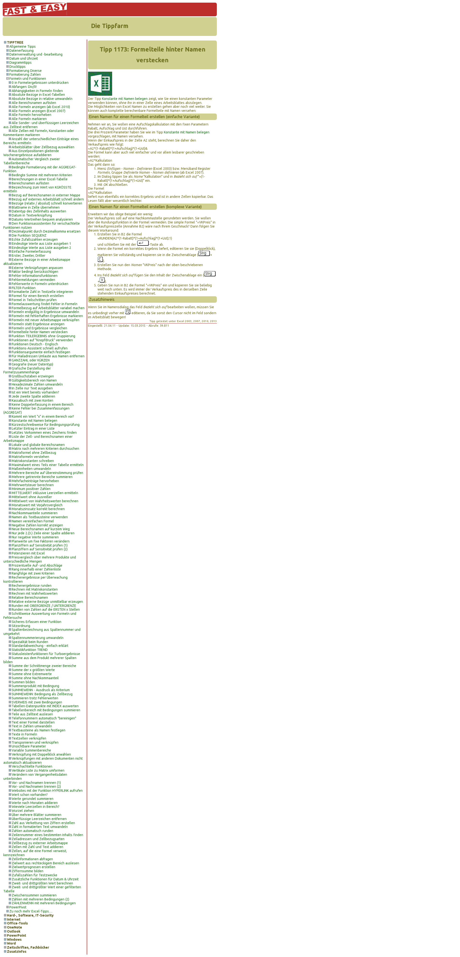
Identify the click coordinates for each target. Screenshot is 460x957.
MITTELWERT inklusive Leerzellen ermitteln (45, 493)
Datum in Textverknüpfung (32, 215)
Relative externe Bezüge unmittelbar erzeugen (47, 602)
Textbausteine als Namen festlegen (38, 730)
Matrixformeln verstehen (30, 457)
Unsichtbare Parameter (29, 746)
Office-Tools (17, 923)
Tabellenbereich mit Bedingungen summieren (46, 710)
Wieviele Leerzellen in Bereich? (35, 807)
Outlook (13, 931)
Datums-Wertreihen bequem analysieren (42, 219)
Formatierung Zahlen (25, 74)
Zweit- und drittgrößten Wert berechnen (42, 883)
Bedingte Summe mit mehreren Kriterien (42, 175)
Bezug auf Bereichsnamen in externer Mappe (46, 195)
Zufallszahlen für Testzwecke (34, 875)
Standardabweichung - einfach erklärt (40, 646)
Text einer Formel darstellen (33, 722)
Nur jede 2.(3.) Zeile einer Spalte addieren (43, 533)
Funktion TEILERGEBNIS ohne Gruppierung (43, 336)
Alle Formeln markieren (29, 119)
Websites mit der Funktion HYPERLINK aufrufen (47, 790)
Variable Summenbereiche (31, 750)
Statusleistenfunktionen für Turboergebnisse (46, 654)
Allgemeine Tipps (22, 46)
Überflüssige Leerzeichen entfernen (39, 819)
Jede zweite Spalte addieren (33, 396)
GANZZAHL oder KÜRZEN (31, 360)
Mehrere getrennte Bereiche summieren (42, 477)
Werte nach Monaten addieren (35, 803)
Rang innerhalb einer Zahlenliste (36, 569)
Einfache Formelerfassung (31, 251)
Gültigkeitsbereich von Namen (34, 380)
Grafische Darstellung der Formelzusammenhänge (27, 370)
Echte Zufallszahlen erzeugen (35, 239)
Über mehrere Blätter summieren (36, 815)
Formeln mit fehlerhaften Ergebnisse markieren (47, 316)
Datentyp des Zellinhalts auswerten (39, 211)
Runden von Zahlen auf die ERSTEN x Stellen (46, 609)
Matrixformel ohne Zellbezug (34, 453)
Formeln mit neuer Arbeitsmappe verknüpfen (45, 320)
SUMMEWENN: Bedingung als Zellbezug (42, 694)
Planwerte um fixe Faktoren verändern (40, 541)
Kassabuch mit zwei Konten (32, 400)
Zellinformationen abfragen (32, 859)
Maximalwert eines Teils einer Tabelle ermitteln (48, 465)
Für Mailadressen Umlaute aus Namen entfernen (48, 356)
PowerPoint (16, 935)
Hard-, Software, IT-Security (30, 915)
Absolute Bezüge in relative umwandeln (42, 99)
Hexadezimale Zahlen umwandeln (37, 384)
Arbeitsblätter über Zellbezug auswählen (43, 147)
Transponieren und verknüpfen (35, 742)
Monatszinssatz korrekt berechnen (38, 509)
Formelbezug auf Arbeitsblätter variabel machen (48, 308)
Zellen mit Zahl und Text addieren (37, 847)
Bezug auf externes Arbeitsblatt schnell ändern (48, 199)
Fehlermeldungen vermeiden (33, 280)
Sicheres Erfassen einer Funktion (36, 622)
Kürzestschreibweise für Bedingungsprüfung (46, 425)
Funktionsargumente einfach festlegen (41, 352)
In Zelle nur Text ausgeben (32, 388)
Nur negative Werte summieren (35, 537)
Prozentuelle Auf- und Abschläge (37, 565)
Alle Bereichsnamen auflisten (34, 103)
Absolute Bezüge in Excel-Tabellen (38, 95)
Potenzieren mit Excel (28, 553)
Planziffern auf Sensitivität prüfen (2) (40, 549)
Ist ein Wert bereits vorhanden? (35, 392)
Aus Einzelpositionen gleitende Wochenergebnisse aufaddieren (31, 153)
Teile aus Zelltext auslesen (32, 714)
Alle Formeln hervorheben (31, 115)
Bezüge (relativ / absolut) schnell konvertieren (47, 203)
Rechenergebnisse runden (32, 585)
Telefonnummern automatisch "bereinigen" (44, 718)
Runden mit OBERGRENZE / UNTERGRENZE (44, 606)
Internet (13, 919)
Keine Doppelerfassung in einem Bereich (42, 404)
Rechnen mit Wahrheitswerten (35, 593)
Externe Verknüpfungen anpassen (37, 268)
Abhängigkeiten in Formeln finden (37, 91)
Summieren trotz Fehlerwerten (35, 698)
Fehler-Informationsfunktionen (35, 276)
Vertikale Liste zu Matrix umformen (38, 770)
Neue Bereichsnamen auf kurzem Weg (41, 529)
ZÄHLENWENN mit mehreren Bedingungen (44, 903)
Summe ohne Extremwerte (32, 674)
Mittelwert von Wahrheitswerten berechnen (45, 501)
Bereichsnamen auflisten (30, 183)
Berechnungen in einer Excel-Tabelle (40, 179)
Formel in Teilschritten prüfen (34, 300)
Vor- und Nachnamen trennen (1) (36, 783)
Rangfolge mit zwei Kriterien (33, 573)
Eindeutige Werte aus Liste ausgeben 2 (41, 248)
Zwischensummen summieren (34, 895)
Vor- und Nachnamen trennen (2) (36, 786)
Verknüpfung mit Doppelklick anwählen (41, 754)
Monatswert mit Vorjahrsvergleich (37, 505)
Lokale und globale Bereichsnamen (38, 445)
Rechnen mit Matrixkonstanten (35, 589)
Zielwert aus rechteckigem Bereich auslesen (45, 863)
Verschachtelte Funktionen (32, 766)
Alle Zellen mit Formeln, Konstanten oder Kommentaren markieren (38, 133)
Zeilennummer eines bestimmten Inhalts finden (47, 835)
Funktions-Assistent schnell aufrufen (40, 348)
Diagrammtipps (20, 62)
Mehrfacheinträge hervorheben (35, 481)
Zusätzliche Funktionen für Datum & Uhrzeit (45, 879)
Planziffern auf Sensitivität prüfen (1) (40, 545)
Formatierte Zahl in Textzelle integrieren (42, 292)
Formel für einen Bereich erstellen (38, 296)
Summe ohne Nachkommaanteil (35, 678)
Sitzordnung (21, 626)
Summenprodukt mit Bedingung (35, 686)
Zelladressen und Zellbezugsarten (38, 839)
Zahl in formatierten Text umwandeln (40, 827)
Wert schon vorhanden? (30, 795)
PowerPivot (17, 907)
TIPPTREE (15, 42)
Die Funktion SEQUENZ (29, 235)
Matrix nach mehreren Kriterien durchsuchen (45, 448)
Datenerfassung (21, 50)
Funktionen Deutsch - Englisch (35, 344)
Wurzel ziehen (23, 811)
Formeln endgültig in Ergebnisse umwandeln (45, 312)
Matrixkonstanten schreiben (33, 461)
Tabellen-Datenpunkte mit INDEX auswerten (45, 706)
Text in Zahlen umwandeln (32, 726)
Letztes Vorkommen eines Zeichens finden (44, 432)
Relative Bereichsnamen (30, 597)
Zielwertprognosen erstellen (33, 867)
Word (11, 943)
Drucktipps (17, 66)
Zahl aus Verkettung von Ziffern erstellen (43, 823)
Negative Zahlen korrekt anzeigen (37, 525)
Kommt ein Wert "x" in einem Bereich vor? (43, 416)
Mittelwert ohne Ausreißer (32, 497)
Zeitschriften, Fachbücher (28, 947)
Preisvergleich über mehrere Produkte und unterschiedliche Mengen (39, 559)
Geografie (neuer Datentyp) (32, 364)
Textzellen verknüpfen (29, 738)
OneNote (14, 927)
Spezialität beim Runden (30, 642)
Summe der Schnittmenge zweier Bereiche (44, 666)
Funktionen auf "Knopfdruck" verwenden (42, 340)
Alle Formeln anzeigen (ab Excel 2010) (41, 107)
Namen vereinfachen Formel (33, 521)
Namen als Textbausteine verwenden (40, 517)
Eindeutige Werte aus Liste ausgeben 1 (41, 243)
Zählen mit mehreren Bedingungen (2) (40, 899)
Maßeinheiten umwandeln (31, 469)
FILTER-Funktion (23, 288)
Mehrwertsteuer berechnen (33, 485)
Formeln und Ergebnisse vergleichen (39, 328)
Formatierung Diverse (25, 71)
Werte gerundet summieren (32, 799)
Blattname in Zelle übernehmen (36, 207)
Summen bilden (23, 682)
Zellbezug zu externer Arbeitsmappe (40, 843)
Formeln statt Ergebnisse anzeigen (38, 324)
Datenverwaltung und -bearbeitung (36, 54)
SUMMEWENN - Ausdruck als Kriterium (41, 690)
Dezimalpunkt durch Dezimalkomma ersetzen (46, 231)
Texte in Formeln (24, 734)
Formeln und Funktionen (27, 78)
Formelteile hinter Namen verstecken (40, 332)
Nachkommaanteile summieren (35, 513)
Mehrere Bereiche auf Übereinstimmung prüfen (47, 473)
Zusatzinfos (16, 951)
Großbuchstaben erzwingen (33, 376)
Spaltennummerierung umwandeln (37, 638)
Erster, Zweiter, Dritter (28, 255)
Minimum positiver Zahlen (31, 489)
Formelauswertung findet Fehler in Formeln (44, 304)
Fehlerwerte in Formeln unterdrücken (40, 284)
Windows (14, 939)
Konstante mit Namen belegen (34, 420)
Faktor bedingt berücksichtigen (35, 271)
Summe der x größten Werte (33, 670)
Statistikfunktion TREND (30, 650)
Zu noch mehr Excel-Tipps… (30, 911)
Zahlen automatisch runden (32, 831)
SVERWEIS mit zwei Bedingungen (37, 702)
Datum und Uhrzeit (23, 58)
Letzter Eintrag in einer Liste (33, 428)
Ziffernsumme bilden (27, 871)
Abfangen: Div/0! (24, 87)
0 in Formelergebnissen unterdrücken (40, 83)
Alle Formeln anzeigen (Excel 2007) (38, 111)
